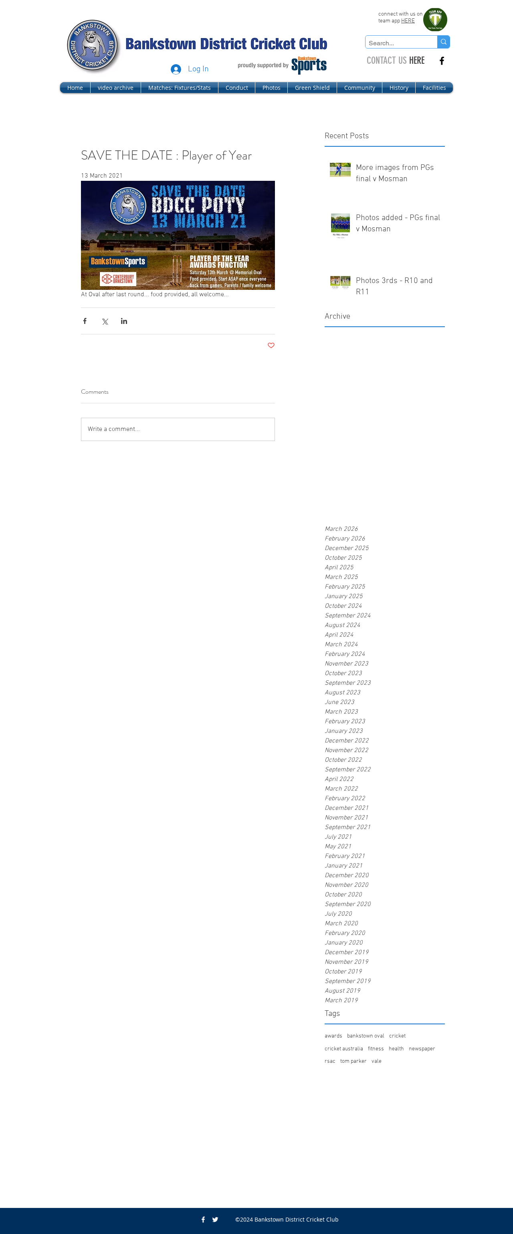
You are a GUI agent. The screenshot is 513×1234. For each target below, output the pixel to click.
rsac (330, 1061)
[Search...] (443, 42)
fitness (376, 1049)
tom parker (353, 1061)
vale (377, 1061)
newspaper (422, 1049)
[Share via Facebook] (85, 321)
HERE (408, 21)
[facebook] (441, 60)
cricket (397, 1036)
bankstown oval (365, 1036)
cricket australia (344, 1049)
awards (333, 1036)
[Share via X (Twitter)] (104, 321)
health (396, 1049)
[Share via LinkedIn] (124, 321)
